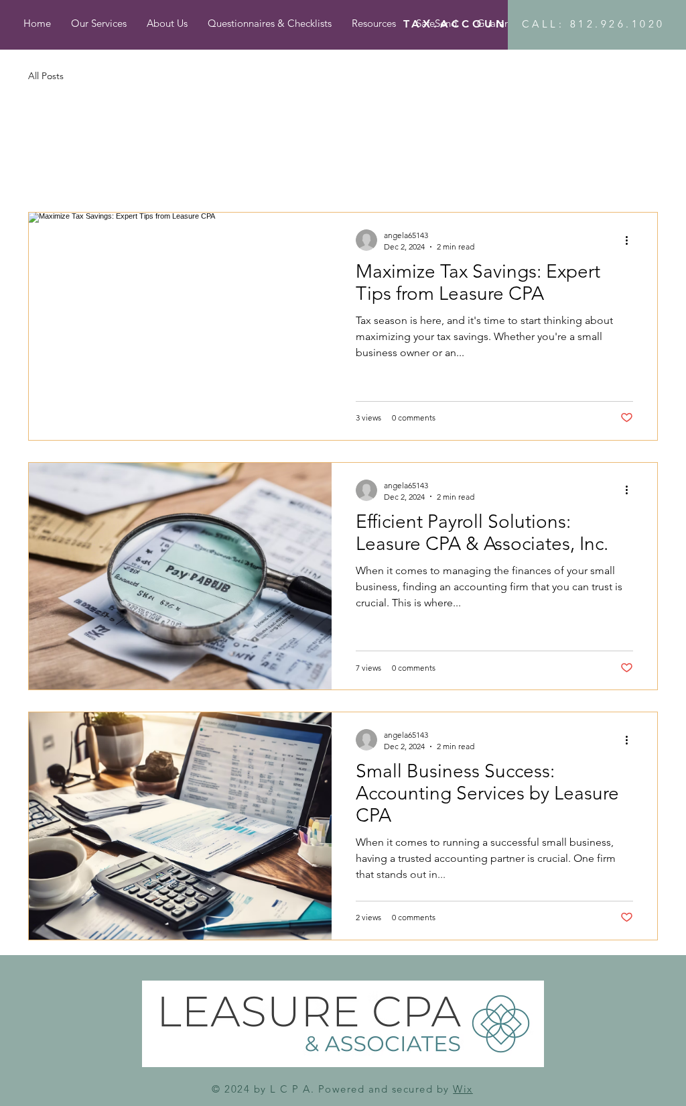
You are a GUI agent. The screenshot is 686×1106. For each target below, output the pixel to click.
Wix (463, 1089)
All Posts (46, 76)
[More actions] (631, 240)
